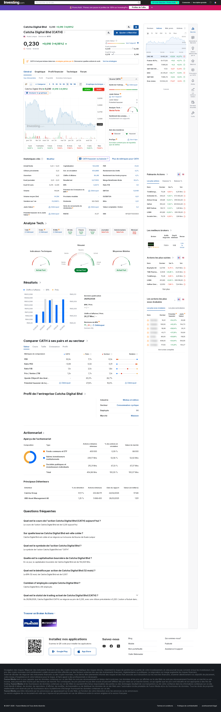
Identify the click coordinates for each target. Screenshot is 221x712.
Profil (41, 78)
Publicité (168, 644)
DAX (148, 73)
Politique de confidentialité (187, 706)
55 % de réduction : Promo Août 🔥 (165, 2)
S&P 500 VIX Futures (155, 69)
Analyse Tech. (34, 223)
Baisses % (178, 181)
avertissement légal (209, 706)
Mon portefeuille (135, 649)
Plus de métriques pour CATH (125, 159)
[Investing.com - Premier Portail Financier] (14, 2)
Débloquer (66, 383)
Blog (130, 638)
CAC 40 (150, 56)
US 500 (149, 65)
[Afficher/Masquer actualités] (80, 84)
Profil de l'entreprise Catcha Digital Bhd (53, 394)
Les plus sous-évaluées (156, 308)
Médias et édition (131, 400)
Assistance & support (174, 649)
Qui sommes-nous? (173, 638)
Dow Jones (151, 81)
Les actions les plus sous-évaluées (157, 300)
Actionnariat (33, 433)
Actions (179, 28)
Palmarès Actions (156, 174)
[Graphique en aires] (31, 84)
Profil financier (55, 71)
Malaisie (135, 416)
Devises (150, 28)
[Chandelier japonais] (26, 84)
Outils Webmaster (135, 654)
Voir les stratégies (110, 61)
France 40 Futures (154, 61)
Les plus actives (153, 181)
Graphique (40, 71)
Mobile (131, 644)
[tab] (29, 231)
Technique (72, 71)
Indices (159, 28)
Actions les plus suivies (158, 257)
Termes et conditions (165, 706)
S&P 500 (150, 77)
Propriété (49, 78)
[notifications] (210, 2)
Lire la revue (182, 245)
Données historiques (64, 78)
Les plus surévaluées (176, 308)
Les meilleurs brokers (158, 230)
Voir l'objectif (131, 43)
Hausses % (166, 181)
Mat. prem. (169, 28)
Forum (83, 71)
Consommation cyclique (128, 405)
